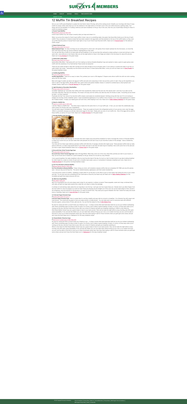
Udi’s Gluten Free (106, 202)
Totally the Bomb (57, 161)
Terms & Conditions (78, 400)
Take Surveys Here (86, 14)
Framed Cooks (119, 40)
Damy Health (128, 68)
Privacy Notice (107, 400)
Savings (69, 14)
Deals (76, 14)
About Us (92, 400)
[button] (2, 13)
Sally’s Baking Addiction (116, 99)
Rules (88, 402)
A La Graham (63, 56)
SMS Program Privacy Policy (80, 402)
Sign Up (62, 14)
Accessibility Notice (99, 400)
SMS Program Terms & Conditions (117, 400)
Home (55, 14)
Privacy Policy (86, 400)
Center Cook (83, 147)
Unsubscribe (92, 402)
